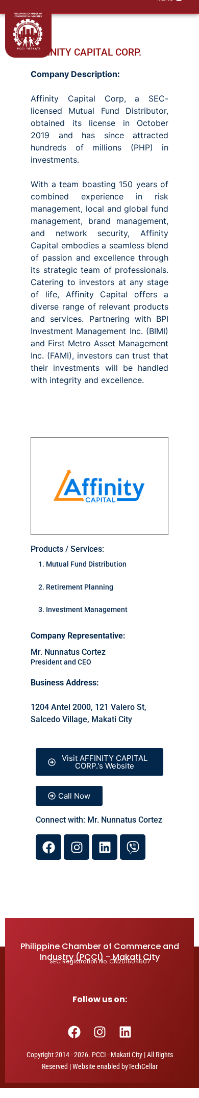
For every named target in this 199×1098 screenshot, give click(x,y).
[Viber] (132, 847)
